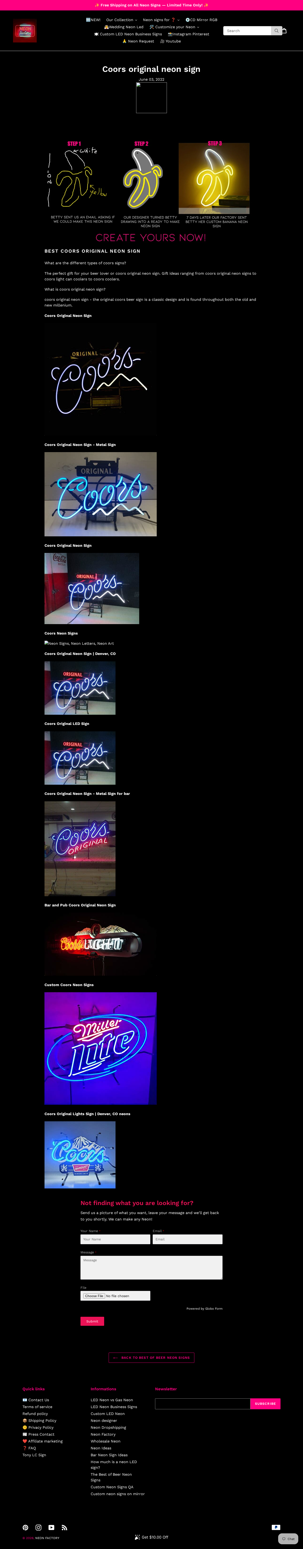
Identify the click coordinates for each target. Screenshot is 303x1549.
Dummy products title (40, 4)
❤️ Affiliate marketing (42, 1441)
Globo (209, 1308)
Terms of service (37, 1407)
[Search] (276, 30)
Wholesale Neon (105, 1441)
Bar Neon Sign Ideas (109, 1455)
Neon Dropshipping (108, 1427)
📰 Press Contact (38, 1434)
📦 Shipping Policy (39, 1420)
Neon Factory (103, 1434)
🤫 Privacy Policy (37, 1427)
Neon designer (104, 1420)
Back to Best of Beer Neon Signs (155, 1357)
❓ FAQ (29, 1448)
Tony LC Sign (34, 1455)
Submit (92, 1321)
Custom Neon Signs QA (112, 1487)
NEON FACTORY (47, 1538)
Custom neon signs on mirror (118, 1494)
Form (219, 1308)
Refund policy (35, 1413)
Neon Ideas (101, 1448)
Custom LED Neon (108, 1413)
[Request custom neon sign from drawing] (151, 245)
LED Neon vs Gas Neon (112, 1400)
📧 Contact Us (35, 1400)
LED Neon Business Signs (114, 1407)
